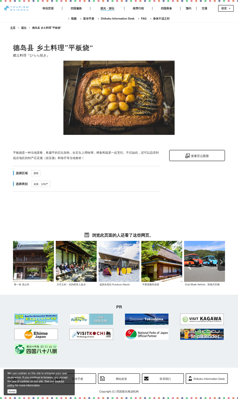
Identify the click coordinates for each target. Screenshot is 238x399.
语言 (224, 8)
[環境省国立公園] (147, 334)
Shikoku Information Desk (209, 379)
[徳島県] (147, 319)
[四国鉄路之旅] (91, 319)
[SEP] (36, 319)
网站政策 (121, 379)
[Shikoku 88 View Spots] (36, 349)
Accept (12, 391)
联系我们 (165, 379)
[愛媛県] (36, 334)
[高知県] (91, 334)
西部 (36, 173)
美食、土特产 (41, 184)
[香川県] (202, 319)
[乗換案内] (202, 334)
